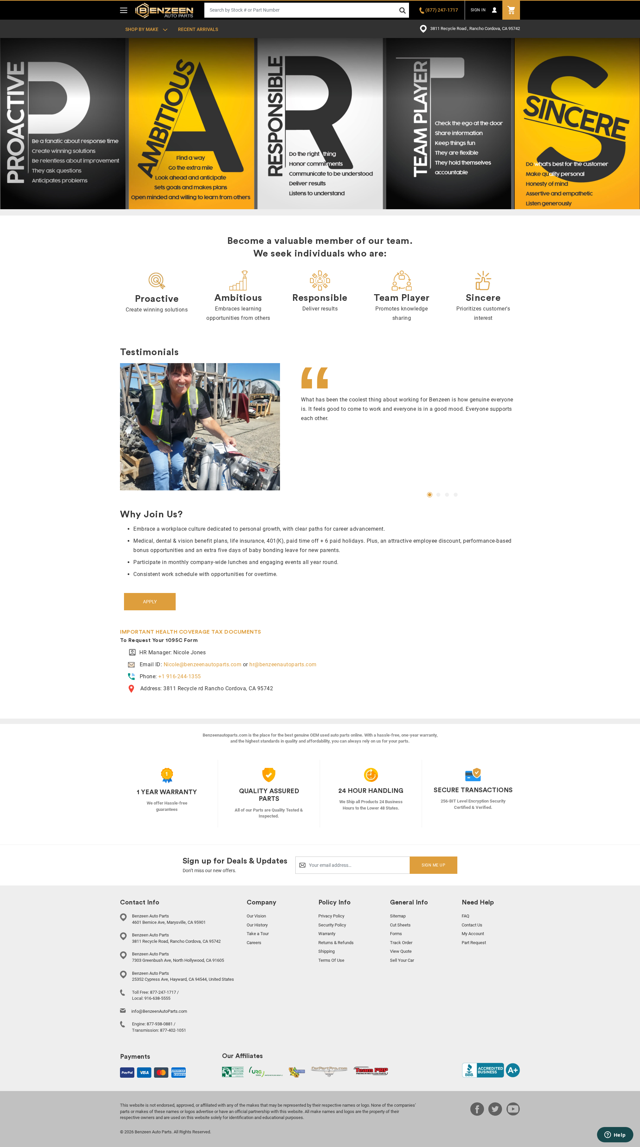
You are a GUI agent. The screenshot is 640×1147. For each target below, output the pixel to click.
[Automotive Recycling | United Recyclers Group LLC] (266, 1071)
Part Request (474, 942)
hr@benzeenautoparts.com (283, 664)
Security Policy (332, 924)
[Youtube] (513, 1113)
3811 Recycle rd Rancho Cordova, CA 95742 (218, 688)
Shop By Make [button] (142, 29)
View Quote (401, 951)
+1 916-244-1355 (179, 676)
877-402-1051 (173, 1030)
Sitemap (398, 915)
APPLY (150, 601)
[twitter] (495, 1113)
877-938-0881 (160, 1023)
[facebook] (477, 1113)
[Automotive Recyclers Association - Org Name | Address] (233, 1071)
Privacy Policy (331, 915)
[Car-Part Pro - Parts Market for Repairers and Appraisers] (329, 1071)
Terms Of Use (331, 960)
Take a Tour (258, 933)
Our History (257, 924)
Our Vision (256, 915)
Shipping (326, 951)
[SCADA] (296, 1071)
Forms (396, 933)
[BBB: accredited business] (491, 1069)
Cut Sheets (400, 924)
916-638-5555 (157, 998)
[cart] (511, 10)
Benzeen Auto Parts (164, 10)
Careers (254, 942)
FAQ (465, 915)
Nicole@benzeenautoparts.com (203, 664)
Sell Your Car (402, 960)
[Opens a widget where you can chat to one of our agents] (615, 1135)
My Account (473, 933)
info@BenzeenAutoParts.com (159, 1011)
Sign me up (433, 865)
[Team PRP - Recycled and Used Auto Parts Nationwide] (370, 1070)
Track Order (401, 942)
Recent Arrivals (198, 29)
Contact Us (472, 924)
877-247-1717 (163, 992)
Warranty (326, 933)
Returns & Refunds (336, 942)
